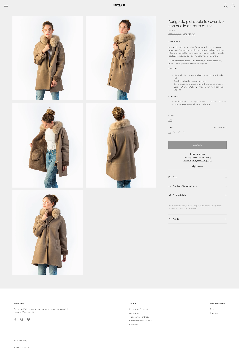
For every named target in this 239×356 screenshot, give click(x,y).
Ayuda (175, 219)
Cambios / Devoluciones (184, 186)
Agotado (197, 145)
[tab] (175, 41)
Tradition (214, 313)
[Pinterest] (28, 319)
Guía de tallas (220, 127)
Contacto (133, 324)
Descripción (174, 41)
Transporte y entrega (139, 317)
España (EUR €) (20, 340)
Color (171, 115)
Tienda (213, 309)
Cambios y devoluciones (141, 320)
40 (169, 132)
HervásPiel (24, 348)
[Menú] (6, 5)
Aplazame (134, 313)
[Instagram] (21, 319)
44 (179, 132)
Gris (170, 120)
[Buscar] (226, 6)
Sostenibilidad (179, 195)
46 (183, 132)
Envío (175, 177)
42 (174, 132)
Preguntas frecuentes (139, 309)
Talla (197, 127)
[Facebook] (15, 319)
